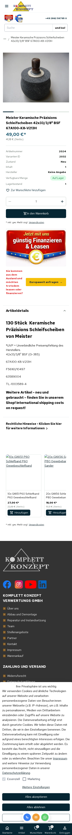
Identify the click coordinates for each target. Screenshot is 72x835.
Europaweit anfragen (46, 282)
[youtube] (31, 584)
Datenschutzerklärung (16, 773)
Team (8, 626)
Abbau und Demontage (20, 614)
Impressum (60, 758)
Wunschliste (36, 829)
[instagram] (19, 584)
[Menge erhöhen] (62, 201)
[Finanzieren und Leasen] (8, 18)
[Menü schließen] (6, 6)
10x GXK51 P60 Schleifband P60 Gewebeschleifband (23, 495)
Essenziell (13, 779)
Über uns (11, 608)
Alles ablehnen (36, 807)
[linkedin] (42, 584)
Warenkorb (50, 829)
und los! (60, 27)
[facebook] (7, 584)
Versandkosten (36, 222)
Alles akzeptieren (36, 797)
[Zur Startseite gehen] (25, 6)
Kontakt (10, 644)
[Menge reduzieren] (9, 201)
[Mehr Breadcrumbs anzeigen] (5, 39)
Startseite (7, 832)
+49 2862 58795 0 (56, 18)
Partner (10, 638)
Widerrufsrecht (14, 676)
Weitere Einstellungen (36, 787)
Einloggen (64, 832)
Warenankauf (13, 656)
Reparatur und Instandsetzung (24, 620)
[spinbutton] (36, 201)
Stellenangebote (15, 632)
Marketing (34, 779)
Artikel (21, 832)
